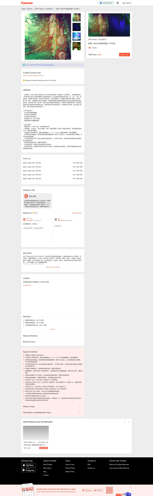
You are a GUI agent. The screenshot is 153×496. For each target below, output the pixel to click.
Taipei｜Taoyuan (27, 9)
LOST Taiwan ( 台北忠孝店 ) (44, 9)
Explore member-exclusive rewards (33, 75)
